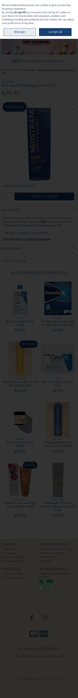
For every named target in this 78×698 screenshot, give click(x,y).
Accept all (55, 32)
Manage (19, 32)
